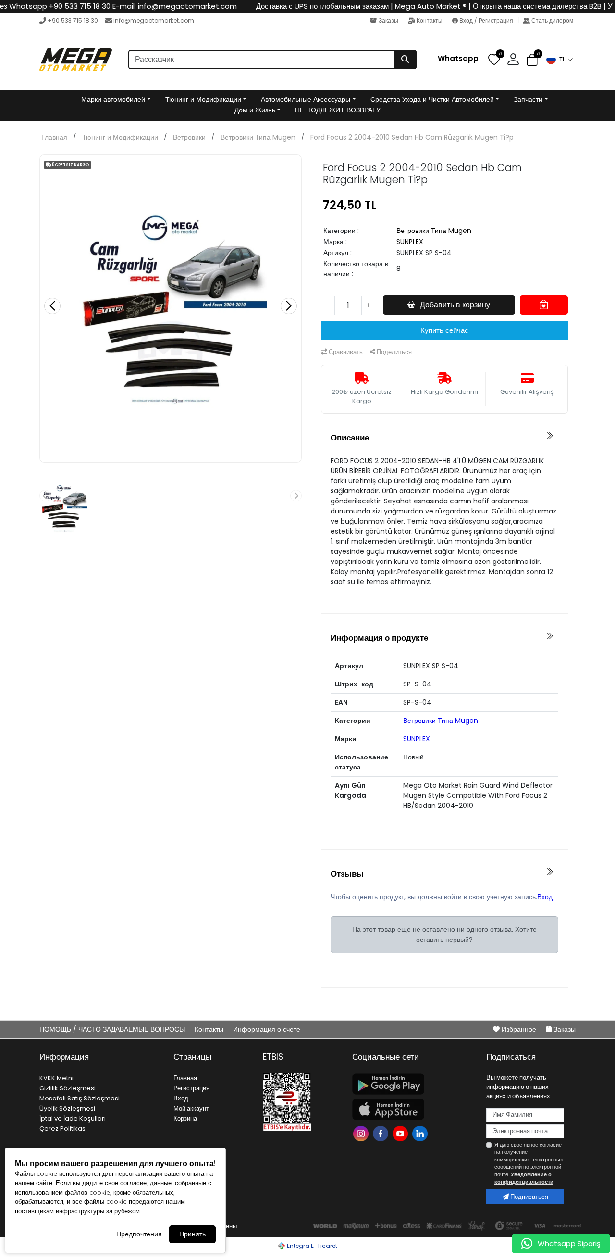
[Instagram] (362, 1132)
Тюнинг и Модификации (203, 99)
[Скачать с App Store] (413, 1109)
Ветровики (189, 137)
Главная (54, 137)
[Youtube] (401, 1132)
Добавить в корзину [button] (455, 304)
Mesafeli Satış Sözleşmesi (79, 1098)
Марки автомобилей (113, 99)
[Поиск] (405, 59)
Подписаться (528, 1196)
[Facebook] (382, 1132)
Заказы (388, 20)
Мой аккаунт (191, 1108)
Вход (545, 897)
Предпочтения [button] (139, 1234)
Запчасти (528, 99)
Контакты (429, 20)
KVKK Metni (56, 1078)
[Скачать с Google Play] (413, 1084)
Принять (192, 1234)
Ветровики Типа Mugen (258, 137)
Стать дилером (551, 20)
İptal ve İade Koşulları (72, 1118)
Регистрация (191, 1088)
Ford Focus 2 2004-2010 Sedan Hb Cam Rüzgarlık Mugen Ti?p (412, 137)
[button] (559, 59)
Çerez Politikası (63, 1128)
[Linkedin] (421, 1132)
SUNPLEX (409, 241)
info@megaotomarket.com (153, 20)
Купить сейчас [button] (444, 330)
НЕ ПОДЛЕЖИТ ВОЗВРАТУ (338, 110)
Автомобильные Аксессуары (305, 99)
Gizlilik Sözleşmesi (67, 1088)
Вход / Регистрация (486, 20)
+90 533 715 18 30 (73, 20)
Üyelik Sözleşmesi (67, 1108)
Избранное (519, 1029)
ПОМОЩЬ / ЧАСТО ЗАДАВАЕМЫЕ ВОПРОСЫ (113, 1029)
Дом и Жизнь (254, 110)
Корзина (185, 1118)
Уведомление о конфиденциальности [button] (524, 1178)
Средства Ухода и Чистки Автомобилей (432, 99)
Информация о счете (266, 1029)
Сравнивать (345, 351)
